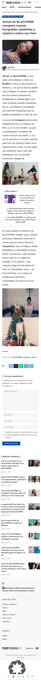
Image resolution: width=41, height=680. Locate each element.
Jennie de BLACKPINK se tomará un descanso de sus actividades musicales (12, 536)
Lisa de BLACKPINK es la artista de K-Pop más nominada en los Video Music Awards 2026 (20, 219)
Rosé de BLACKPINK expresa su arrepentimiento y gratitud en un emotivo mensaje (14, 479)
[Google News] (37, 648)
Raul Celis (11, 67)
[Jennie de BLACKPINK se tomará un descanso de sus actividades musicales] (34, 536)
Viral (20, 16)
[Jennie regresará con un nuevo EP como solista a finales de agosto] (10, 199)
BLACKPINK (17, 357)
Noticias (13, 16)
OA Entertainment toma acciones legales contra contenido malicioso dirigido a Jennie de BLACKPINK (21, 211)
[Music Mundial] (14, 2)
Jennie (34, 357)
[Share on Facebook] (8, 676)
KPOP (5, 16)
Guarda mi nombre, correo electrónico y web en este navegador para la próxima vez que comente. (21, 434)
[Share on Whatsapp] (18, 676)
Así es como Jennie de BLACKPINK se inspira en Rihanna (11, 522)
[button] (4, 2)
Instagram (26, 357)
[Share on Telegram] (22, 676)
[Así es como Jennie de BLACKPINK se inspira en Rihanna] (34, 522)
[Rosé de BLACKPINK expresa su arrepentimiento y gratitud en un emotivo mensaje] (34, 479)
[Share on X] (13, 676)
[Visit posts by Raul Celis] (4, 68)
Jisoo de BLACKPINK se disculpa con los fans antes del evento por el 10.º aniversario (13, 493)
